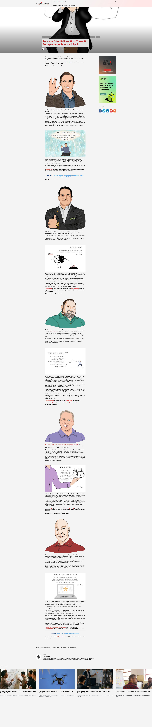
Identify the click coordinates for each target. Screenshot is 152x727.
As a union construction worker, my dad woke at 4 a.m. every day (62, 444)
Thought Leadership (90, 36)
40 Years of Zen (53, 331)
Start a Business (81, 36)
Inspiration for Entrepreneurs (63, 36)
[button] (36, 3)
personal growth (55, 647)
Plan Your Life (73, 36)
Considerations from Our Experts (48, 36)
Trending (98, 36)
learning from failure (45, 647)
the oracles (63, 647)
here (90, 659)
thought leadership (72, 647)
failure (37, 647)
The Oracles (68, 62)
